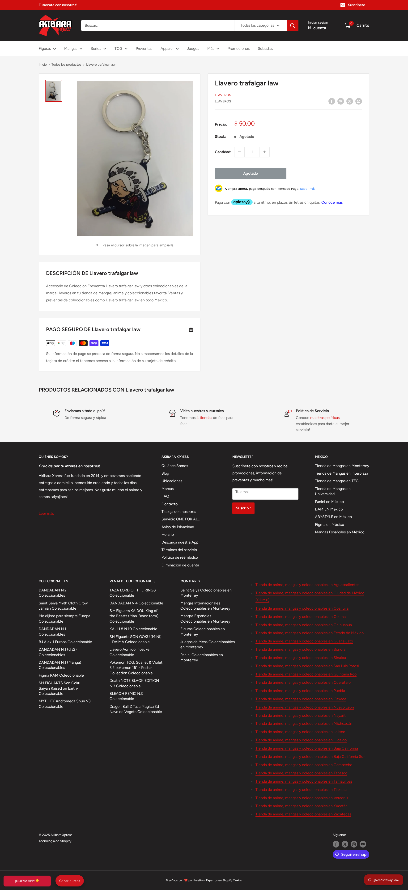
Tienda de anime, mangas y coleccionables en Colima (300, 616)
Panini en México (329, 501)
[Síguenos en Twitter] (345, 844)
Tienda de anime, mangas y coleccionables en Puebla (300, 690)
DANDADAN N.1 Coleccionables (52, 631)
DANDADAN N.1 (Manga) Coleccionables (60, 665)
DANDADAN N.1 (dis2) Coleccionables (58, 652)
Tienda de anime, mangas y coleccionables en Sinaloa (300, 657)
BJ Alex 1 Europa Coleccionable (65, 642)
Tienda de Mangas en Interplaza (341, 473)
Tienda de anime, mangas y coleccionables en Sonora (300, 649)
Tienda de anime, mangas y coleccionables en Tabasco (301, 773)
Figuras (45, 48)
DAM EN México (329, 509)
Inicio (43, 65)
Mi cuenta (317, 27)
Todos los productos (66, 65)
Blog (165, 473)
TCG (118, 48)
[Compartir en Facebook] (331, 101)
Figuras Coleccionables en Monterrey (202, 631)
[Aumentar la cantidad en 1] (264, 152)
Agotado (250, 173)
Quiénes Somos (175, 466)
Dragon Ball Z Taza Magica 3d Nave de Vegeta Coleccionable (136, 709)
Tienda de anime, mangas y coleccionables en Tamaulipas (303, 781)
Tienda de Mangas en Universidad (333, 491)
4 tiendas (204, 417)
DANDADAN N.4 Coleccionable (136, 603)
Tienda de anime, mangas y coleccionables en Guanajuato (304, 641)
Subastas (265, 48)
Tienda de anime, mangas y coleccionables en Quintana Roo (306, 674)
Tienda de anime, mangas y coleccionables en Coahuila (301, 608)
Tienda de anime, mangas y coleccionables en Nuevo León (304, 707)
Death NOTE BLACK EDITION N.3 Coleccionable (134, 683)
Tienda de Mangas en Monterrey (342, 466)
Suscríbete (356, 5)
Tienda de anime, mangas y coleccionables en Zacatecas (303, 814)
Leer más (46, 513)
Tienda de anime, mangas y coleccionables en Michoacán (303, 723)
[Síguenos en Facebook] (336, 844)
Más (210, 48)
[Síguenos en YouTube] (363, 844)
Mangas (70, 48)
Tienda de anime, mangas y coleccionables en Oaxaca (300, 699)
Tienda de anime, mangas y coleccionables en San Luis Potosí (307, 666)
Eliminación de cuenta (180, 565)
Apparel (167, 48)
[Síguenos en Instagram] (354, 844)
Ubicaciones (172, 481)
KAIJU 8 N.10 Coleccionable (133, 629)
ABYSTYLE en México (333, 517)
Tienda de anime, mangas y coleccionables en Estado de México (309, 633)
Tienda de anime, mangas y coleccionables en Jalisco (300, 732)
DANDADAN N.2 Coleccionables (53, 593)
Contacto (170, 504)
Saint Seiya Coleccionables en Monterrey (206, 593)
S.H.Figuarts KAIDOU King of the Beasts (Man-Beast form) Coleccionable (134, 616)
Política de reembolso (180, 557)
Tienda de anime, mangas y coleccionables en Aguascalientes (307, 584)
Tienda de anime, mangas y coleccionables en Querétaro (303, 682)
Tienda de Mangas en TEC (337, 481)
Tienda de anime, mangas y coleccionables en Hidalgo (301, 740)
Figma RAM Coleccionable (61, 675)
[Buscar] (292, 25)
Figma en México (329, 524)
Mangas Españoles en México (339, 532)
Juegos (193, 48)
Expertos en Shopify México (224, 880)
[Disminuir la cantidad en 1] (239, 152)
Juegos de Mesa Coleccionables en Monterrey (207, 644)
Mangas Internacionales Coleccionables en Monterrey (205, 606)
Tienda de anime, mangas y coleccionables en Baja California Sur (310, 756)
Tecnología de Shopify (55, 841)
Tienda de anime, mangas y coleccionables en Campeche (303, 765)
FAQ (165, 496)
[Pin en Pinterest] (340, 101)
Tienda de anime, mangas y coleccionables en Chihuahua (303, 625)
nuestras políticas (325, 417)
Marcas (168, 488)
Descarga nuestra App (180, 542)
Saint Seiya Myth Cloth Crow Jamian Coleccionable (63, 606)
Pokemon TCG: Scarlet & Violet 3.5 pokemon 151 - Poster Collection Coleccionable (136, 667)
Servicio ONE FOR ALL (181, 519)
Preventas (144, 48)
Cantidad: (223, 151)
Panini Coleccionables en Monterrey (201, 657)
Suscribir (243, 508)
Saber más (307, 188)
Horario (168, 534)
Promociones (239, 48)
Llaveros (223, 95)
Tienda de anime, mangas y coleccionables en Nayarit (300, 715)
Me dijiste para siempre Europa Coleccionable (64, 618)
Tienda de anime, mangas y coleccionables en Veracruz (301, 798)
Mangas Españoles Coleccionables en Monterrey (205, 618)
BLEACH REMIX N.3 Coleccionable (126, 696)
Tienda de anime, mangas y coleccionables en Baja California (306, 748)
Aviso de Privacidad (178, 527)
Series (96, 48)
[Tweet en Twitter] (349, 101)
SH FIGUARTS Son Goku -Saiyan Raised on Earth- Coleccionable (61, 688)
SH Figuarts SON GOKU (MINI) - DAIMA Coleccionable (136, 639)
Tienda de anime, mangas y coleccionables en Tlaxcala (301, 789)
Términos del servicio (179, 550)
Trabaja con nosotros (179, 511)
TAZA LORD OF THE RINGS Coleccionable (133, 593)
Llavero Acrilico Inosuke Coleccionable (129, 652)
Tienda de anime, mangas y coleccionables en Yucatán (301, 806)
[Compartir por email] (358, 101)
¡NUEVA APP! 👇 (27, 881)
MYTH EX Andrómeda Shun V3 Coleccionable (65, 704)
